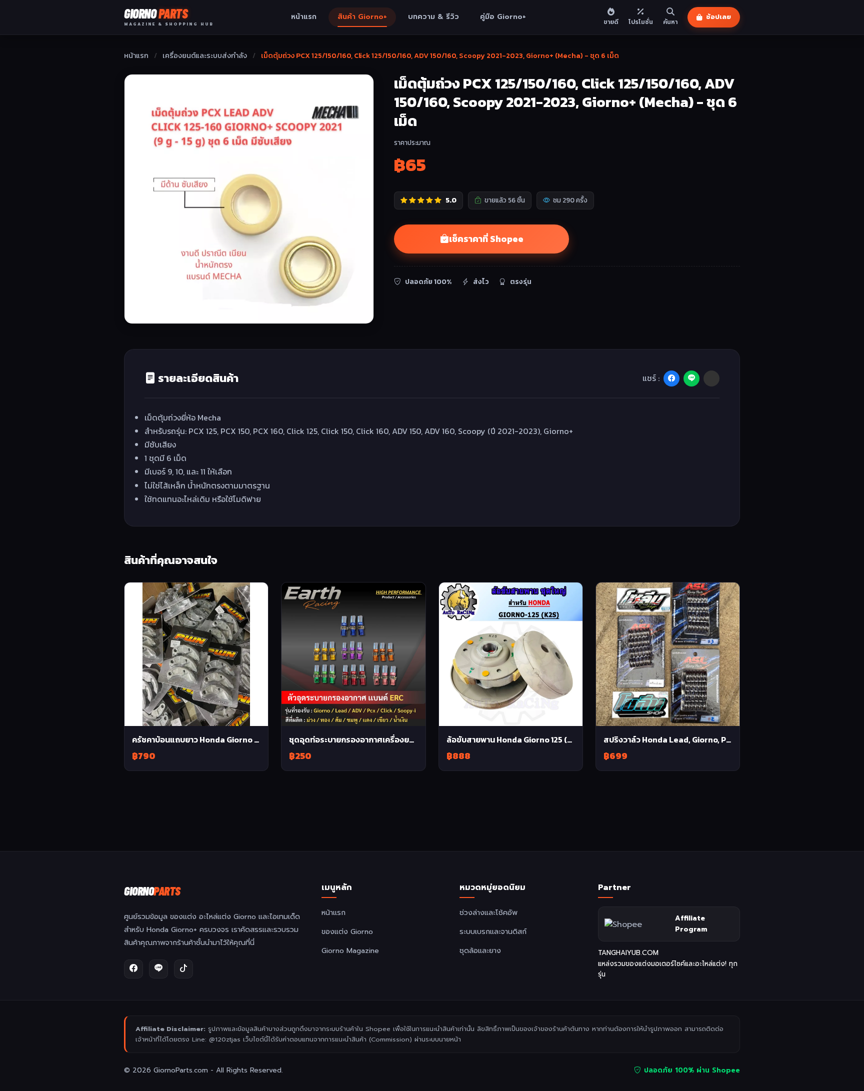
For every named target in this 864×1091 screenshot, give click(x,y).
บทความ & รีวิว (433, 17)
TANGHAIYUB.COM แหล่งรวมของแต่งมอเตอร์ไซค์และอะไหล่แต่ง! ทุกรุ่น (668, 964)
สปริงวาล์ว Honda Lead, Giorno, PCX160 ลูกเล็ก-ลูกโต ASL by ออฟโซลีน (668, 740)
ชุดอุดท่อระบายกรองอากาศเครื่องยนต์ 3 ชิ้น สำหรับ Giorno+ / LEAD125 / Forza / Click (353, 740)
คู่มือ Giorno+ (503, 17)
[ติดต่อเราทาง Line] (158, 969)
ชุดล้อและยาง (480, 950)
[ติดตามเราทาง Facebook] (133, 969)
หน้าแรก (303, 17)
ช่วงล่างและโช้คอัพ (489, 912)
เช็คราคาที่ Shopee (486, 239)
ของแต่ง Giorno (347, 931)
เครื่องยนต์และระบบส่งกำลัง (205, 55)
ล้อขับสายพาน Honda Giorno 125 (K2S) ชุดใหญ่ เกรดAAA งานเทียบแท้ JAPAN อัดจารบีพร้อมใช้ (510, 740)
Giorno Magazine (350, 950)
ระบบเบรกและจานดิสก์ (493, 931)
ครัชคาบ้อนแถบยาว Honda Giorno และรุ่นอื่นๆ (196, 740)
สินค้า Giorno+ (362, 17)
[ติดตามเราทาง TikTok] (183, 969)
